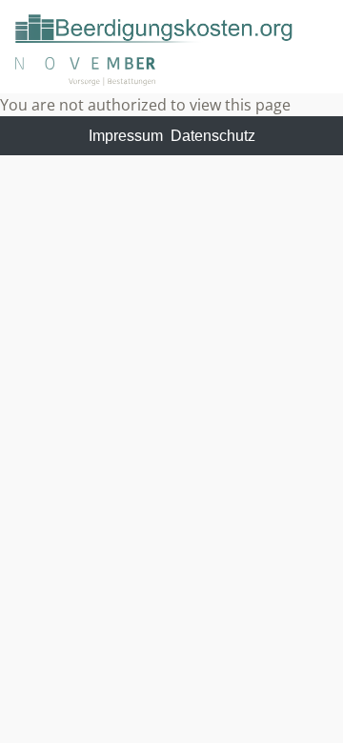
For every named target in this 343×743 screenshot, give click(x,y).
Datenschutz (213, 136)
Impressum (126, 136)
